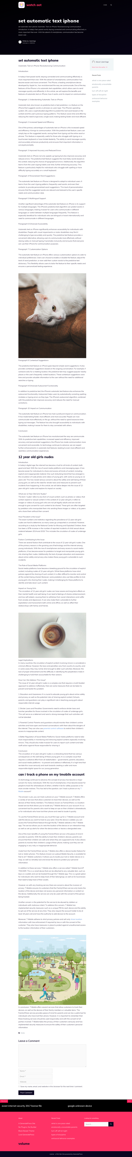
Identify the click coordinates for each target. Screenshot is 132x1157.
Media (23, 1033)
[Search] (111, 1124)
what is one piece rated (101, 80)
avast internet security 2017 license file (22, 1106)
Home (105, 5)
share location (76, 919)
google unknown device (80, 1106)
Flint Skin (59, 1154)
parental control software (53, 728)
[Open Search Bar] (111, 5)
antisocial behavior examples (63, 1138)
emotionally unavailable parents (64, 1127)
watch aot (33, 5)
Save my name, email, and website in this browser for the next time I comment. (51, 1086)
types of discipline (99, 95)
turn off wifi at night (100, 91)
